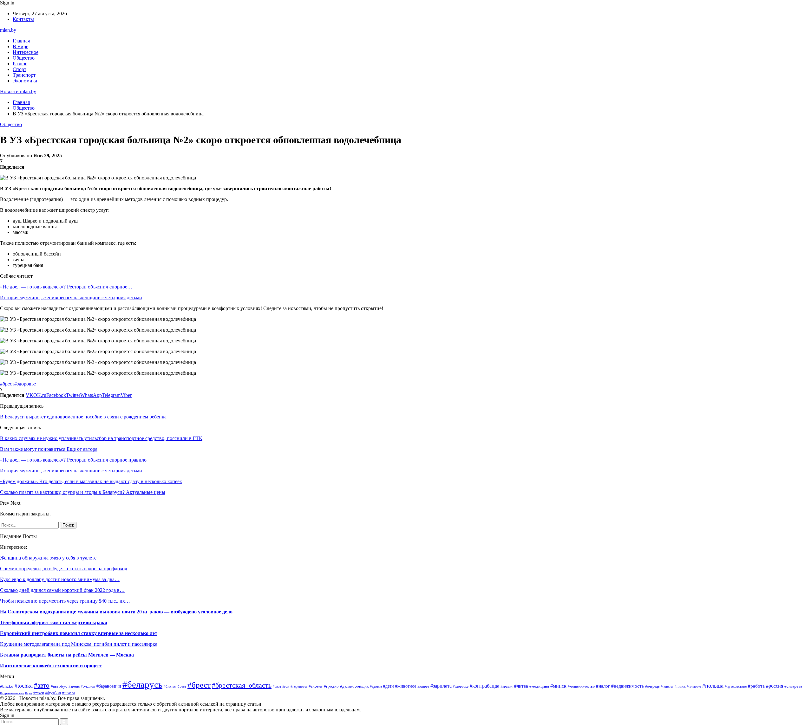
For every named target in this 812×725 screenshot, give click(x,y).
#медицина (539, 686)
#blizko (6, 686)
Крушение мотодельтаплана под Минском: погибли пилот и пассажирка (78, 644)
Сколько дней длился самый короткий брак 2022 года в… (62, 590)
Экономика (25, 80)
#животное (405, 686)
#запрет (423, 686)
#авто (41, 685)
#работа (756, 686)
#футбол (53, 692)
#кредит (507, 686)
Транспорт (24, 75)
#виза (277, 686)
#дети (388, 686)
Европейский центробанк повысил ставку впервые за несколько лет (78, 633)
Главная (21, 40)
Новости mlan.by (18, 91)
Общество (24, 58)
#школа (68, 692)
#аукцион (88, 686)
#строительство (12, 693)
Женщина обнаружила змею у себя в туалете (48, 557)
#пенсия (667, 686)
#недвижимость (627, 686)
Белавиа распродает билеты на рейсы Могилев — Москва (67, 654)
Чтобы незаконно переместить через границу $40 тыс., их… (65, 601)
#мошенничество (581, 686)
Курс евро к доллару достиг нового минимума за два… (60, 579)
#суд (28, 693)
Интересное (25, 52)
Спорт (19, 69)
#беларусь (142, 684)
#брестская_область (242, 685)
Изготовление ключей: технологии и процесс (51, 665)
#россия (774, 686)
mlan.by (8, 30)
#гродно (331, 686)
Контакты (23, 19)
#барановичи (108, 686)
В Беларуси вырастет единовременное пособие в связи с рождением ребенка (83, 416)
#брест (7, 383)
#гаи (285, 686)
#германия (299, 686)
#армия (74, 686)
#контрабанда (484, 686)
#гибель (316, 686)
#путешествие (736, 686)
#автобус (59, 686)
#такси (38, 693)
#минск (558, 686)
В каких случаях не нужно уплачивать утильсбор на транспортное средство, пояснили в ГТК (101, 438)
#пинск (680, 686)
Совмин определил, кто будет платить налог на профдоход (63, 568)
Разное (20, 63)
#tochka (24, 686)
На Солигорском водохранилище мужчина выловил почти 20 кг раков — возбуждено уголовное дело (116, 611)
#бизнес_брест (175, 686)
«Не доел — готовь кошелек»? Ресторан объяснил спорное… (66, 286)
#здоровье (25, 383)
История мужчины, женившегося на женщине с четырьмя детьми (71, 297)
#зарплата (441, 686)
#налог (603, 686)
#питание (694, 686)
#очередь (652, 686)
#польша (713, 686)
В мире (20, 46)
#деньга (376, 686)
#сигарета (793, 686)
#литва (521, 686)
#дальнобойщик (354, 686)
